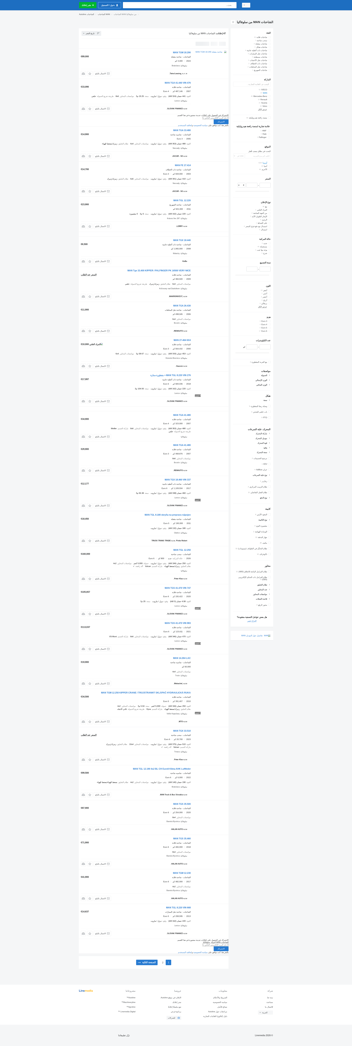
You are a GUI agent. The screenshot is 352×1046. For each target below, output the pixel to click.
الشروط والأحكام (220, 997)
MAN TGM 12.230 (182, 873)
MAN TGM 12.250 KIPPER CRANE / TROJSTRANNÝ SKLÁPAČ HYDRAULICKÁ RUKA (146, 693)
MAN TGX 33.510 (182, 731)
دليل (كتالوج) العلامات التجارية (215, 1016)
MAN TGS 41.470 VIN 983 (178, 623)
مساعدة (270, 1002)
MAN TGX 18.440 (182, 240)
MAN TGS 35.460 (182, 838)
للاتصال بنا (269, 1007)
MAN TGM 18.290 (182, 52)
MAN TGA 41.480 (182, 415)
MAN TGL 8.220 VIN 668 (178, 907)
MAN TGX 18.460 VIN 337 (178, 480)
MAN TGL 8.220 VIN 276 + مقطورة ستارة (170, 375)
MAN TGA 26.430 (182, 306)
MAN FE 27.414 (183, 165)
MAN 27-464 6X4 (182, 340)
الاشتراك (221, 122)
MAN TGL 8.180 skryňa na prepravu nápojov (168, 515)
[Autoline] (263, 5)
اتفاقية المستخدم (185, 125)
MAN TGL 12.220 (182, 200)
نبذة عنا (270, 997)
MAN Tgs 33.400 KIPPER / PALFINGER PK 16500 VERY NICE (159, 270)
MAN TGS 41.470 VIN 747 (178, 588)
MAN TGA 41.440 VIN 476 (178, 83)
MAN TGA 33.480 (182, 130)
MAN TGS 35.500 (182, 804)
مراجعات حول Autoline (217, 1011)
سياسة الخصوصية (200, 125)
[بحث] (234, 5)
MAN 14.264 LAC (182, 658)
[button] (89, 73)
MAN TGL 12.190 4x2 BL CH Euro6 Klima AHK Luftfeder (162, 769)
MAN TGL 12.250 (182, 550)
